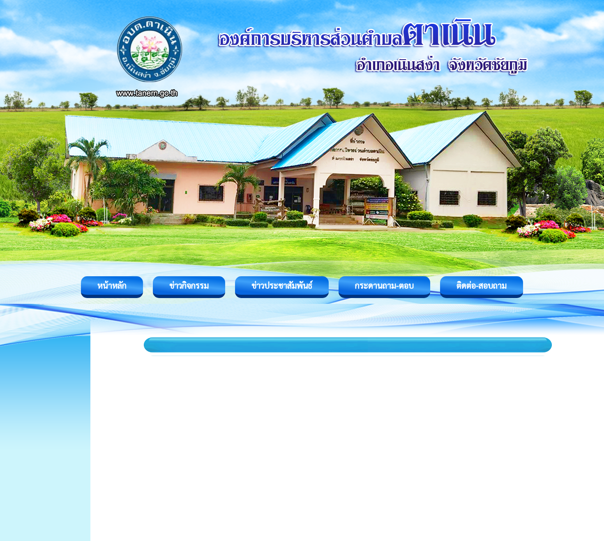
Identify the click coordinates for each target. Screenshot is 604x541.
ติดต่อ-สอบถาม (481, 285)
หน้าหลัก (112, 285)
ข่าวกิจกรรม (189, 285)
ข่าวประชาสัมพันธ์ (281, 285)
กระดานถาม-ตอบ (384, 285)
